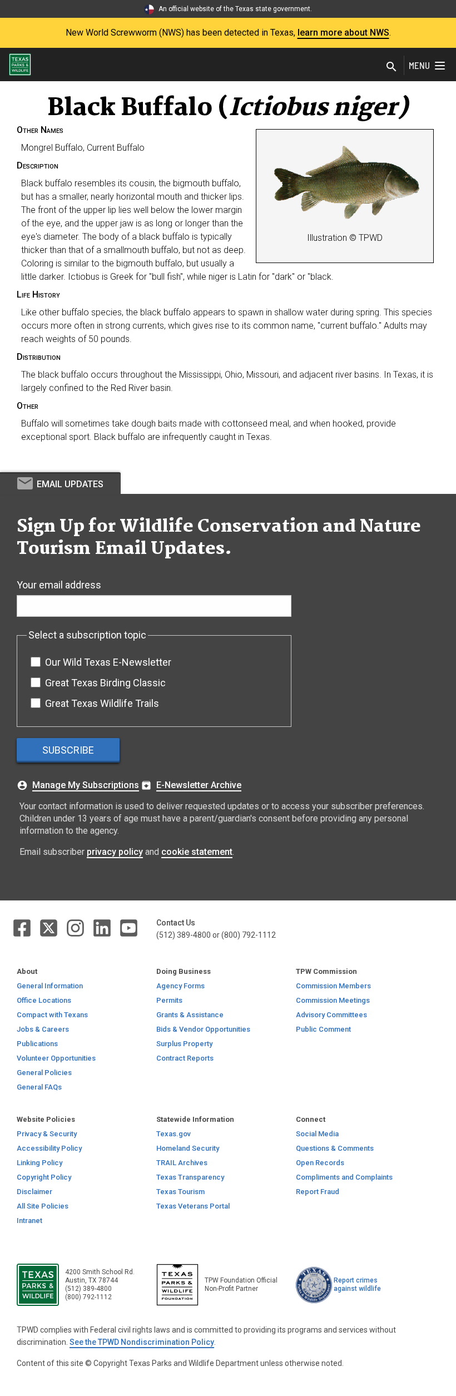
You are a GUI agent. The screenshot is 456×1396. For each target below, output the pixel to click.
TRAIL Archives (181, 1163)
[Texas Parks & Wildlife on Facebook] (22, 927)
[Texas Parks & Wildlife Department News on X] (49, 927)
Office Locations (44, 1000)
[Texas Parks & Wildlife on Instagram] (76, 927)
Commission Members (333, 986)
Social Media (317, 1134)
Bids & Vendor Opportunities (203, 1029)
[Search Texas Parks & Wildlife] (391, 67)
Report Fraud (317, 1191)
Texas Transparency (190, 1177)
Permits (169, 1000)
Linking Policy (39, 1163)
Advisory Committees (331, 1015)
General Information (50, 986)
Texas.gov (173, 1134)
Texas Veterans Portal (193, 1206)
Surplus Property (184, 1043)
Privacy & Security (47, 1134)
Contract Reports (185, 1058)
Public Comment (323, 1029)
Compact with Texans (52, 1015)
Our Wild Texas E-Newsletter (108, 662)
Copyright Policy (44, 1177)
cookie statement (196, 851)
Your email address (59, 585)
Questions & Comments (335, 1148)
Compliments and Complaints (344, 1177)
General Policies (44, 1072)
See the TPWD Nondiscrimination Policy (142, 1342)
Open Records (320, 1163)
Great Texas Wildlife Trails (102, 703)
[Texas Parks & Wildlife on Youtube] (128, 927)
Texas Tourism (180, 1191)
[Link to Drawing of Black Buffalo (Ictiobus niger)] (346, 184)
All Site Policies (42, 1206)
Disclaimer (34, 1191)
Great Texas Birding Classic (105, 683)
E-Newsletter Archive (198, 785)
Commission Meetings (333, 1000)
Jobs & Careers (43, 1029)
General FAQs (39, 1087)
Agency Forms (180, 986)
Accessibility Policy (49, 1148)
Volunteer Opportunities (56, 1058)
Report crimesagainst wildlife (357, 1284)
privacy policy (115, 851)
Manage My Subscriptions (85, 785)
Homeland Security (187, 1148)
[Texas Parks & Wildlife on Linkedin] (102, 927)
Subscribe (68, 750)
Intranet (29, 1220)
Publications (37, 1043)
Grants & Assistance (190, 1015)
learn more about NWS (343, 32)
